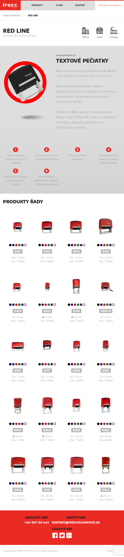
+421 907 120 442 (36, 522)
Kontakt (80, 5)
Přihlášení (110, 5)
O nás (59, 5)
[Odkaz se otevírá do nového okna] (55, 535)
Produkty (37, 5)
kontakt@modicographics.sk (76, 522)
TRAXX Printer (11, 16)
